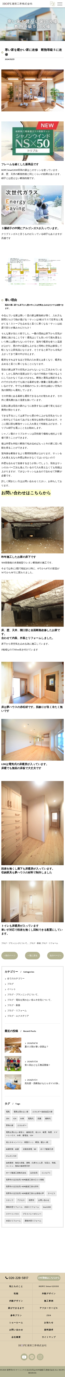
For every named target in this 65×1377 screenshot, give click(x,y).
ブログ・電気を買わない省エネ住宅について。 (30, 1000)
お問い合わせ (43, 1200)
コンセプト (46, 1172)
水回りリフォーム (13, 1220)
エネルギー (21, 1125)
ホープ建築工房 (46, 1149)
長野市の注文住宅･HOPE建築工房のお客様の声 (25, 1193)
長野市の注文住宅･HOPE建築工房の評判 (22, 1186)
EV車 (22, 1118)
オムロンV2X (11, 1156)
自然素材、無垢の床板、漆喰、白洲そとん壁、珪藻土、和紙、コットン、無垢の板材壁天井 (31, 1164)
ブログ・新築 (35, 943)
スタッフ (9, 1200)
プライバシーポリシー (32, 1214)
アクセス (21, 1200)
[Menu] (60, 3)
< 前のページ (9, 955)
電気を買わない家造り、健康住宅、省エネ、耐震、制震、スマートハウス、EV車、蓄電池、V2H (31, 1134)
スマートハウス (12, 1214)
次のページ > (55, 955)
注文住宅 (34, 1172)
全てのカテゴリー (15, 978)
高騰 (39, 1118)
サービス (51, 1193)
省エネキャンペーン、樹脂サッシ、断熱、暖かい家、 (28, 1142)
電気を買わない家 (21, 1111)
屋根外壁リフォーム (33, 1220)
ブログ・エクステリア (18, 1016)
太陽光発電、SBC (29, 1149)
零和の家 (9, 1125)
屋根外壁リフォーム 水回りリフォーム (22, 1207)
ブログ (10, 984)
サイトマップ (49, 1337)
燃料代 (48, 1118)
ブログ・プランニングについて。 (15, 943)
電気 (8, 1111)
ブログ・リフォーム (50, 943)
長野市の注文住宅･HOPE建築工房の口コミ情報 (25, 1179)
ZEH (7, 1118)
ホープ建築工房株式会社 (16, 1172)
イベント (11, 989)
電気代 (31, 1118)
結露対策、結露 (12, 1149)
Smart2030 (47, 1207)
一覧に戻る (33, 955)
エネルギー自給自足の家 (42, 1111)
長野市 (31, 1200)
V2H (14, 1118)
